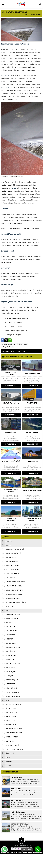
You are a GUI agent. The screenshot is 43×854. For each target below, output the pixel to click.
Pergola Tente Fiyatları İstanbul (32, 852)
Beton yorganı (6, 75)
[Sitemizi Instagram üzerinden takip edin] (18, 848)
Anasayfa (26, 14)
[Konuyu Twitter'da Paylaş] (6, 340)
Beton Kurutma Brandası (9, 344)
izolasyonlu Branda (7, 347)
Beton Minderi (23, 344)
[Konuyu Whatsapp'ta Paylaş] (10, 340)
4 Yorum (18, 351)
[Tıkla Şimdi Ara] (38, 849)
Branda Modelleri (36, 14)
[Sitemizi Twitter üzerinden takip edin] (15, 848)
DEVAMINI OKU (10, 386)
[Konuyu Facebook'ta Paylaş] (2, 340)
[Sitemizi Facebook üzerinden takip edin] (12, 848)
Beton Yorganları (7, 87)
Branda (13, 188)
